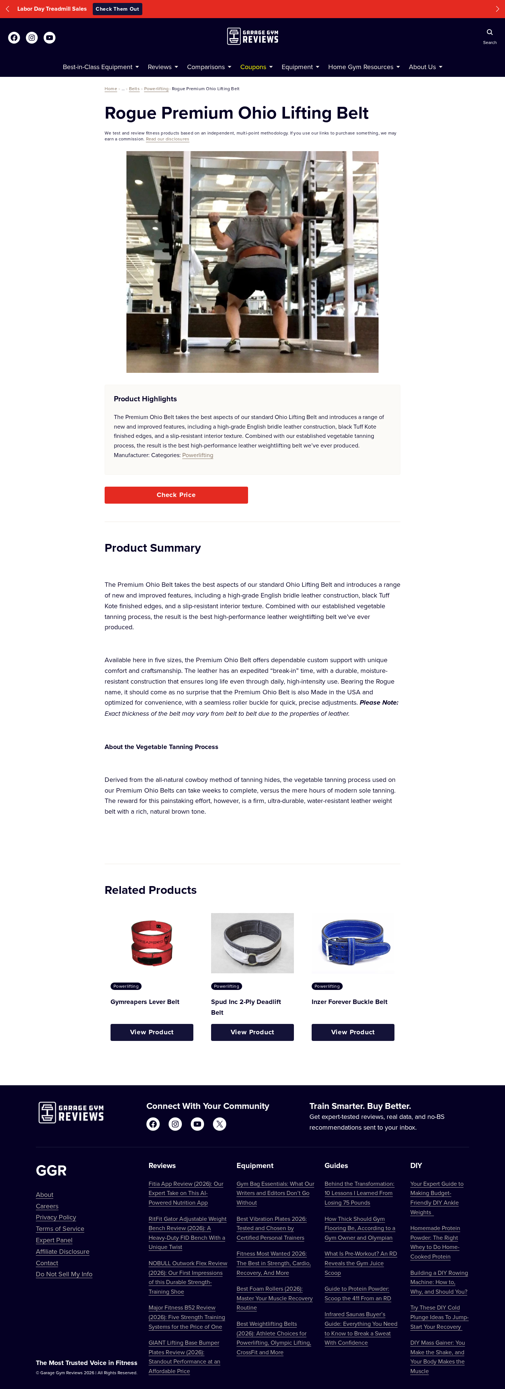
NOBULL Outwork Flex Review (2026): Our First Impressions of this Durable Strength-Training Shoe (188, 1277)
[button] (7, 9)
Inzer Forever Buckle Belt (349, 1002)
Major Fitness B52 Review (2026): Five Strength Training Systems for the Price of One (187, 1316)
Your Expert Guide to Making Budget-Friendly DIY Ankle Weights (437, 1197)
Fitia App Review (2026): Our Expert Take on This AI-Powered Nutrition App (186, 1192)
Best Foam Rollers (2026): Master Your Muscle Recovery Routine (275, 1297)
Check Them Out (302, 9)
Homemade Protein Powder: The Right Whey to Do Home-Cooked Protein (435, 1242)
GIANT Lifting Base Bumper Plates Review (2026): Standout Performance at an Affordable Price (184, 1356)
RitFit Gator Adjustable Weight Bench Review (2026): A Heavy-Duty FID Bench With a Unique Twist (188, 1233)
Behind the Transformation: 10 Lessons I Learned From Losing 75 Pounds (359, 1192)
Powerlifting (156, 88)
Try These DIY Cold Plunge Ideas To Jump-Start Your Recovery (439, 1316)
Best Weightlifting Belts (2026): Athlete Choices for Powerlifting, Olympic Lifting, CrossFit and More (274, 1338)
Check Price (176, 495)
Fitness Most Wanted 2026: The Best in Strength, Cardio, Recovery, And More (274, 1262)
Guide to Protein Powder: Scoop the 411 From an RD (358, 1293)
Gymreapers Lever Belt (145, 1002)
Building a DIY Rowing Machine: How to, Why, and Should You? (439, 1282)
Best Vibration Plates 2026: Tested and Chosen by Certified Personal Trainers (272, 1228)
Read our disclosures (168, 139)
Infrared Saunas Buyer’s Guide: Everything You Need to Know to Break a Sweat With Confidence (361, 1328)
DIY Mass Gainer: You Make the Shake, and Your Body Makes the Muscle (437, 1356)
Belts (134, 88)
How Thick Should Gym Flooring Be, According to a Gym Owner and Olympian (360, 1228)
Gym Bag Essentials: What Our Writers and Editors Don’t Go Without (275, 1192)
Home (111, 88)
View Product (152, 1032)
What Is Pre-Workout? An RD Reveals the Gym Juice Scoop (361, 1262)
